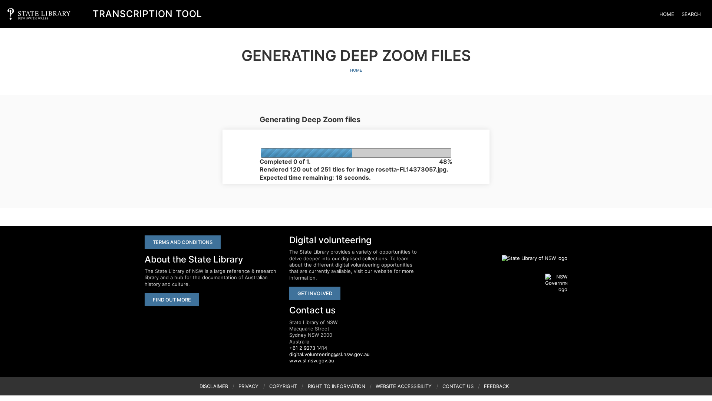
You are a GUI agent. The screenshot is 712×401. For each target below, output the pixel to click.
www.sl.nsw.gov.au (311, 360)
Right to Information (336, 386)
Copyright (283, 386)
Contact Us (458, 386)
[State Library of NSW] (530, 258)
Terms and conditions (182, 242)
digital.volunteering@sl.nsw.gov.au (329, 354)
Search (691, 14)
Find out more (172, 300)
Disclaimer (214, 386)
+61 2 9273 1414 (308, 348)
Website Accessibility (404, 386)
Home (666, 14)
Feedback (496, 386)
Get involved (314, 293)
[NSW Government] (556, 283)
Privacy (248, 386)
